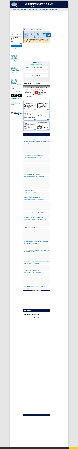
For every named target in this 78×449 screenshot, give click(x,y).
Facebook (37, 23)
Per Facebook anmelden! (49, 14)
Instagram (32, 23)
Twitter (46, 23)
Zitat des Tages (31, 9)
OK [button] (73, 447)
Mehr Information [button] (55, 447)
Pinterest (42, 23)
